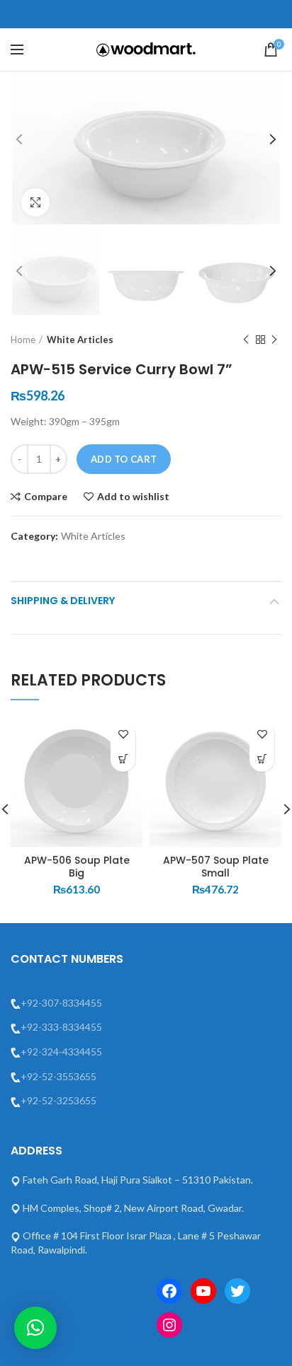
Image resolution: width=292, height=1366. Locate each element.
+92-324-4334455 (61, 1052)
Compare (45, 497)
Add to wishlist (133, 497)
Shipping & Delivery (63, 601)
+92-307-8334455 (61, 1003)
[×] (35, 1328)
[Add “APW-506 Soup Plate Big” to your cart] (123, 759)
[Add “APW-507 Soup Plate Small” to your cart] (261, 759)
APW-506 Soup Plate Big (77, 866)
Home (23, 339)
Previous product (246, 339)
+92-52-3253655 (58, 1100)
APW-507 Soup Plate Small (216, 866)
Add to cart (124, 459)
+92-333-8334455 (61, 1027)
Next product (274, 339)
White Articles (80, 339)
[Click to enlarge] (35, 202)
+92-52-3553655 (58, 1076)
